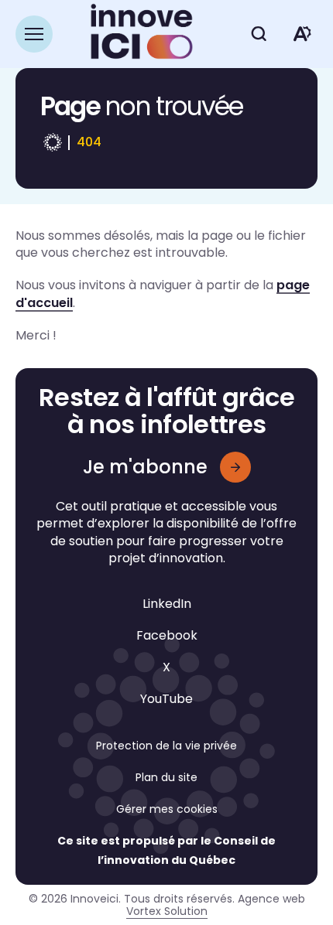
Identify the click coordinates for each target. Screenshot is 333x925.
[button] (34, 34)
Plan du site (166, 777)
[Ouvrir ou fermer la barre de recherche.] (258, 34)
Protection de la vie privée (166, 745)
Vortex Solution (167, 911)
